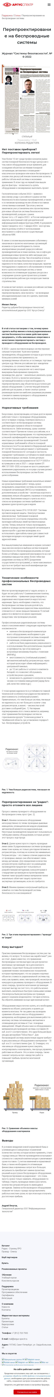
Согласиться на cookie (27, 1392)
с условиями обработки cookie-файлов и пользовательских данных (27, 1376)
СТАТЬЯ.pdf (27, 136)
